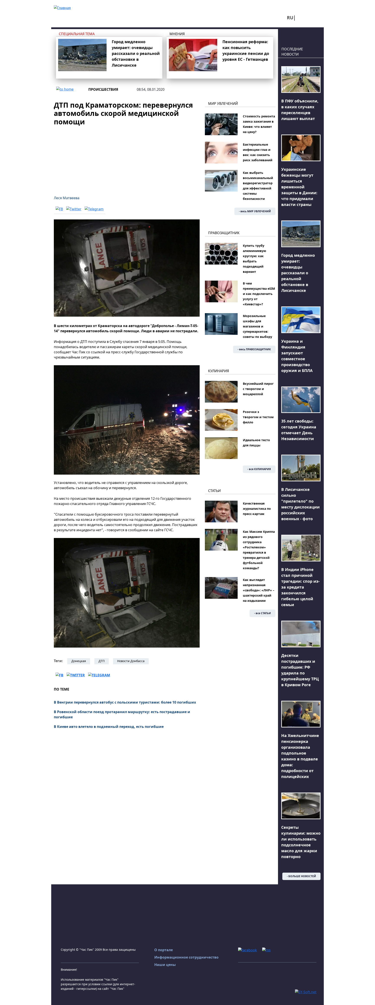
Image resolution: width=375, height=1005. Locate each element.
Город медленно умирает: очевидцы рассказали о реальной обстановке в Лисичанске (136, 53)
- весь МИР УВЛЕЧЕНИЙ (255, 211)
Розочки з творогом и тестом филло (258, 417)
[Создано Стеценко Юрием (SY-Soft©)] (305, 991)
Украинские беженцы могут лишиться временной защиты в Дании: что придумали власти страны (299, 187)
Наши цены (165, 964)
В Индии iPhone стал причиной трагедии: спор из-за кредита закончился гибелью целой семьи (300, 587)
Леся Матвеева (66, 198)
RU (290, 18)
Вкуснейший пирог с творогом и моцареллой (258, 389)
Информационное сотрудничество (186, 957)
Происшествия (103, 89)
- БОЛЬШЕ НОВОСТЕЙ (301, 876)
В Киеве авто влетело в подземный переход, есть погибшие (109, 726)
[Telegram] (94, 209)
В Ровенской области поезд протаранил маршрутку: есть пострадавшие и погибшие (122, 714)
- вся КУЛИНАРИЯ (259, 469)
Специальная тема (77, 33)
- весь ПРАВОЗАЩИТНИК (254, 349)
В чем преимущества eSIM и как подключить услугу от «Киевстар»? (259, 293)
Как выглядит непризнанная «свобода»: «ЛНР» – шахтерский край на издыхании (258, 590)
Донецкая (78, 661)
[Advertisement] (127, 158)
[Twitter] (73, 209)
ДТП (102, 661)
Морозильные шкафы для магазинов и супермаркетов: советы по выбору (257, 326)
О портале (163, 949)
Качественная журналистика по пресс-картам (257, 508)
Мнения (177, 33)
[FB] (59, 209)
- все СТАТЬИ (262, 613)
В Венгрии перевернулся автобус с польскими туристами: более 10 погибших (125, 702)
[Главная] (62, 7)
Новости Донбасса (131, 661)
